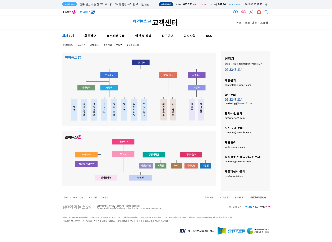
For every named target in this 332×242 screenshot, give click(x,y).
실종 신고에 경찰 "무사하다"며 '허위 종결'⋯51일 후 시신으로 (115, 4)
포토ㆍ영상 (78, 197)
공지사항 (190, 35)
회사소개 (68, 35)
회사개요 (81, 45)
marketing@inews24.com (238, 103)
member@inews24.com (238, 161)
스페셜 (264, 23)
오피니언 (93, 197)
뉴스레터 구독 (116, 35)
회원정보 (90, 35)
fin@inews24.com (234, 176)
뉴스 (238, 23)
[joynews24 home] (265, 207)
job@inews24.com (235, 147)
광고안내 (167, 35)
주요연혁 (108, 45)
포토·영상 (251, 23)
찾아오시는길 (132, 45)
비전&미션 (94, 45)
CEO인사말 (67, 45)
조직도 (119, 45)
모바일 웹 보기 (235, 207)
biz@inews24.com (235, 118)
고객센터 (224, 197)
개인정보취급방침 (258, 197)
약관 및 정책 (143, 35)
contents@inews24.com (238, 84)
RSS (209, 35)
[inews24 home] (77, 207)
